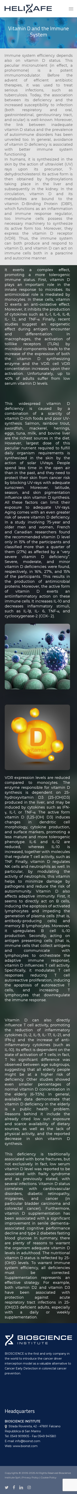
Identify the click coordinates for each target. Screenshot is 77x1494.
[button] (71, 9)
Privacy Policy (30, 1477)
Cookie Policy (48, 1477)
